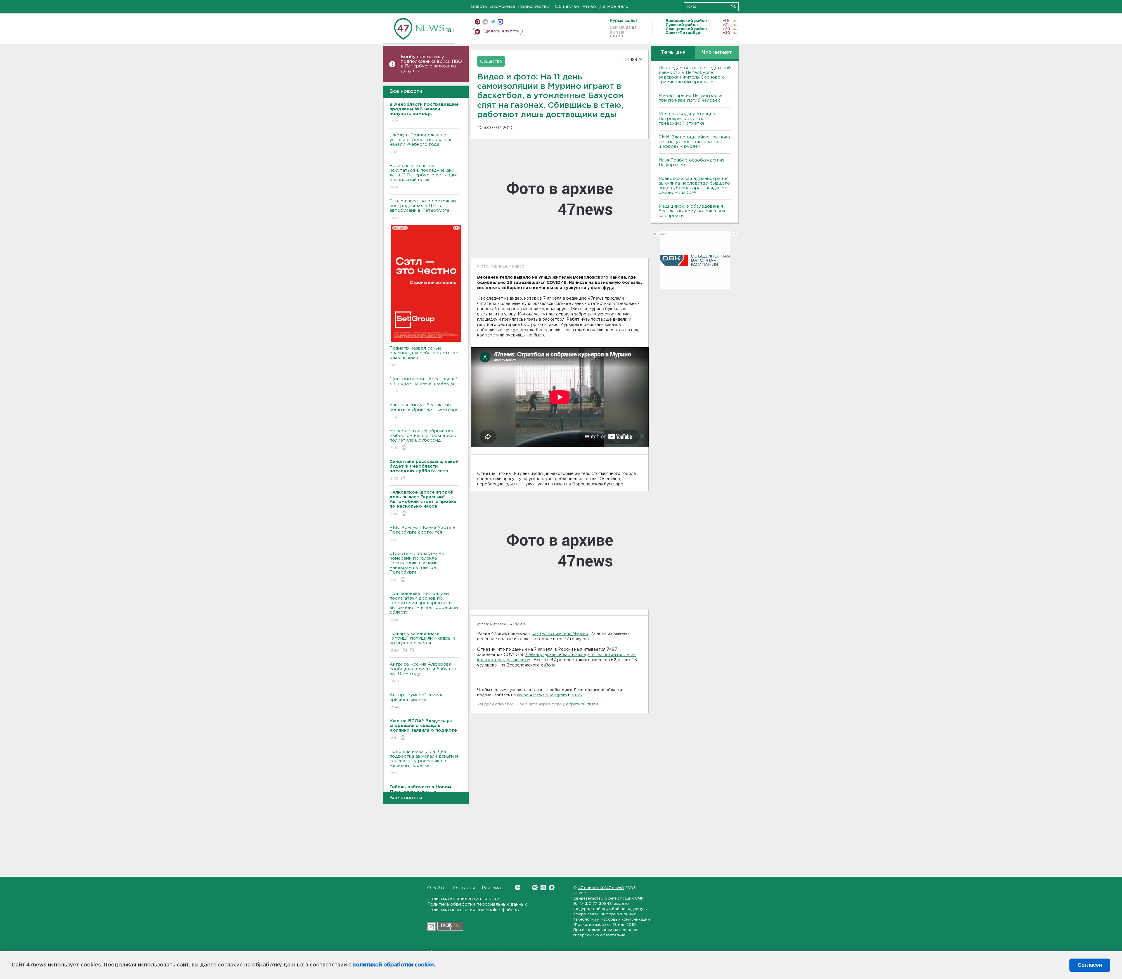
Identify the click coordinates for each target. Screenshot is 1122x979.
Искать (733, 6)
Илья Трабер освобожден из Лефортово (691, 162)
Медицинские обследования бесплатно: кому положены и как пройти (692, 211)
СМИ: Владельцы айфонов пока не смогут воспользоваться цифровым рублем (694, 141)
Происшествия (535, 6)
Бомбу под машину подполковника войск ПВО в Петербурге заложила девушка (431, 64)
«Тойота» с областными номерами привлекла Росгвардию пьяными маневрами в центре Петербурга (416, 567)
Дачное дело (613, 6)
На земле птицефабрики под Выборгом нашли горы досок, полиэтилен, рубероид (423, 439)
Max (552, 887)
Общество (567, 6)
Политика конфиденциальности (463, 899)
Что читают (717, 52)
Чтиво (589, 6)
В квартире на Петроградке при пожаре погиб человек (691, 98)
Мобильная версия (477, 22)
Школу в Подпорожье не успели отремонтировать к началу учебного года (420, 143)
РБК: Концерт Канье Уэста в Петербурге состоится (422, 533)
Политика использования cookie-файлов (473, 910)
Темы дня (673, 52)
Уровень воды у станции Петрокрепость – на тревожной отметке (687, 118)
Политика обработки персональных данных (477, 904)
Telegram (543, 887)
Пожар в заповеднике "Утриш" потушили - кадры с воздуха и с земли (422, 642)
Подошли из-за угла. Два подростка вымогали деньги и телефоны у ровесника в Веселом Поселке (423, 762)
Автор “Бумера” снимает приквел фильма (417, 701)
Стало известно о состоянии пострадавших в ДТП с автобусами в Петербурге (422, 209)
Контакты (464, 888)
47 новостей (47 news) (601, 888)
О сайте (436, 888)
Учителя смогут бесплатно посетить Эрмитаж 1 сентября (423, 411)
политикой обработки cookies (394, 965)
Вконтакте (535, 887)
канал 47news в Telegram (542, 695)
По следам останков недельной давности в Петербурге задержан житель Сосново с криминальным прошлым (695, 75)
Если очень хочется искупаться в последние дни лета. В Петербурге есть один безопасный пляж (423, 176)
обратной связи (582, 704)
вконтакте (485, 22)
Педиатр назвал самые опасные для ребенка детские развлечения (423, 356)
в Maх (577, 695)
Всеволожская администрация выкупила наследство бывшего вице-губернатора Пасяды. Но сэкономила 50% (694, 186)
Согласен (1090, 965)
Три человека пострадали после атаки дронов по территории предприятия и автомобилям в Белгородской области (423, 607)
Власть (479, 6)
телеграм (493, 22)
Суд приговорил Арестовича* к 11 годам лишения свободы (423, 385)
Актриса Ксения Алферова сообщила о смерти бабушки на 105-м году (422, 672)
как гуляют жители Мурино (560, 634)
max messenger (500, 22)
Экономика (502, 6)
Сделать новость (501, 31)
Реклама (491, 888)
